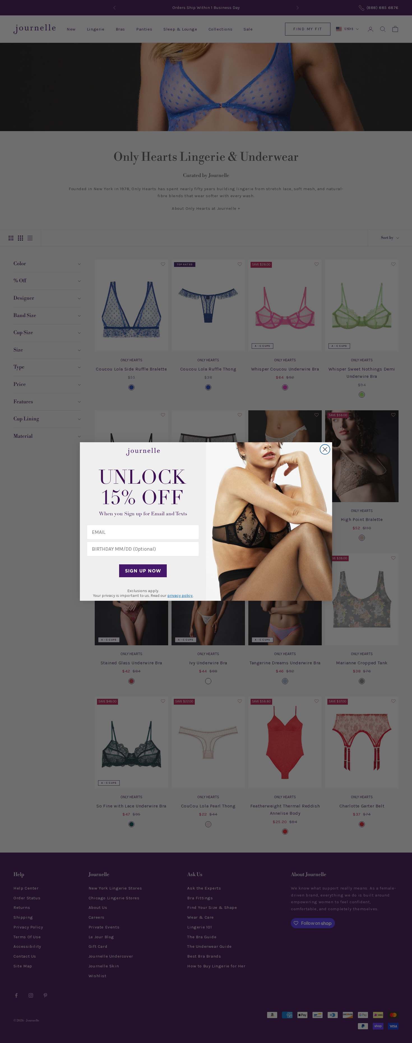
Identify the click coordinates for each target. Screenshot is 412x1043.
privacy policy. (180, 595)
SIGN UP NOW (143, 571)
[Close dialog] (325, 449)
